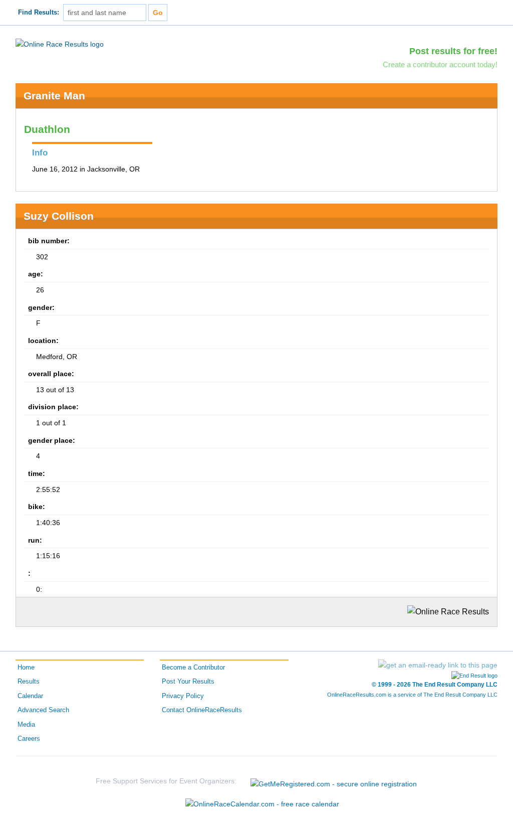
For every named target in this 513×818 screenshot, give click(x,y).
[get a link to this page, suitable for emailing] (437, 665)
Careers (29, 738)
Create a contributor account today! (440, 64)
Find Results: (38, 12)
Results (29, 681)
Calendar (30, 696)
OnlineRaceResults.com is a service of (412, 695)
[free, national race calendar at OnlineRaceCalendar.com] (262, 804)
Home (26, 667)
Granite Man (54, 95)
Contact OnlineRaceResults (202, 710)
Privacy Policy (183, 696)
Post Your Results (188, 681)
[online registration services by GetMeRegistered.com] (333, 781)
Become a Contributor (193, 667)
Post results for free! (453, 51)
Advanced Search (43, 710)
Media (26, 724)
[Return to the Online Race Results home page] (60, 44)
